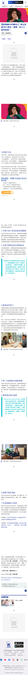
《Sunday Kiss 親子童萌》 (10, 655)
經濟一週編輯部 (6, 33)
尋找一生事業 (18, 600)
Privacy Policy (20, 669)
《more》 (20, 653)
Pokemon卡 (18, 6)
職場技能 (3, 34)
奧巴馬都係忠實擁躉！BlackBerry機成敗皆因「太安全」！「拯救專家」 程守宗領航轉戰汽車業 (14, 525)
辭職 (4, 39)
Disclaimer (13, 669)
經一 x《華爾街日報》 (16, 2)
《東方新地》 (14, 653)
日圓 (11, 6)
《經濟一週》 (20, 655)
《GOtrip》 (16, 652)
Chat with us (7, 669)
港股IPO (4, 6)
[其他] (26, 33)
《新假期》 (10, 652)
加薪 (9, 39)
